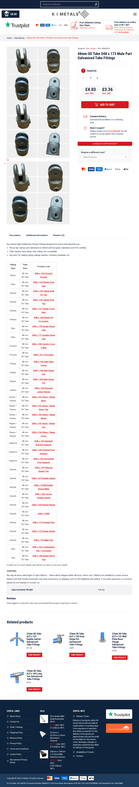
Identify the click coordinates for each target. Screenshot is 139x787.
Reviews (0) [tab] (58, 235)
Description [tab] (15, 235)
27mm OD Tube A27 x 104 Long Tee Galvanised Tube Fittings (34, 675)
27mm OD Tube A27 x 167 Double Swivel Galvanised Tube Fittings (34, 639)
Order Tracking (16, 727)
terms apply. (124, 32)
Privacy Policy (16, 743)
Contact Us (14, 722)
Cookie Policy (15, 754)
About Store (15, 716)
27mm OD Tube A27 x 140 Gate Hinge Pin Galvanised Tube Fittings (76, 639)
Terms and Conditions (19, 749)
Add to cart (107, 104)
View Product (34, 655)
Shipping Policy (16, 732)
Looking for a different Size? (105, 144)
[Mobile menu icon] (135, 14)
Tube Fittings (91, 48)
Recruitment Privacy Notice (18, 761)
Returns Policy (16, 738)
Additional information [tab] (37, 235)
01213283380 (114, 131)
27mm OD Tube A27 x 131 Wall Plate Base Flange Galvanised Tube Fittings (119, 640)
